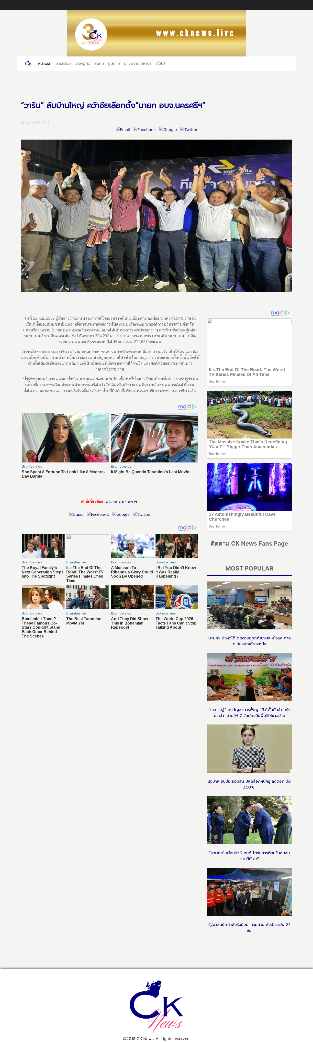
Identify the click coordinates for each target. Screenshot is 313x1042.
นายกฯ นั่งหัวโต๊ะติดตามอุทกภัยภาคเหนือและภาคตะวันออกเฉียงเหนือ (249, 641)
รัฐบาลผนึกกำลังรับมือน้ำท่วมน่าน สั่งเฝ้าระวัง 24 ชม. (249, 927)
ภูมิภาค (114, 63)
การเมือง (63, 63)
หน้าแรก (46, 63)
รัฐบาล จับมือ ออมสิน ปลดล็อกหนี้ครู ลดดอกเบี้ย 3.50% (249, 784)
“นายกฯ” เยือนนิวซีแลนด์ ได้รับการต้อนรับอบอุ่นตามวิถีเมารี (249, 856)
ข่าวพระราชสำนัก (138, 63)
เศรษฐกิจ (82, 63)
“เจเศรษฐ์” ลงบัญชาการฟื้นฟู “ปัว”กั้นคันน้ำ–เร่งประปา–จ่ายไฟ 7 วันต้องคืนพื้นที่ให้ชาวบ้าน (250, 713)
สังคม (99, 63)
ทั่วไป (160, 63)
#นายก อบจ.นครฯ (121, 501)
